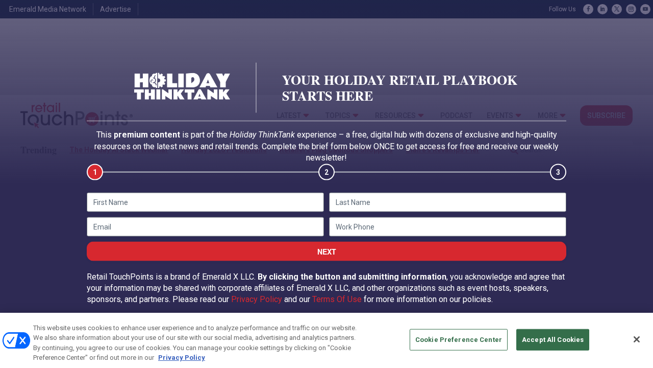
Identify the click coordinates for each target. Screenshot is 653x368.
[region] (326, 340)
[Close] (636, 339)
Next (326, 251)
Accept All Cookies (553, 339)
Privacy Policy (256, 299)
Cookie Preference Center (458, 339)
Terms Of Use (337, 299)
